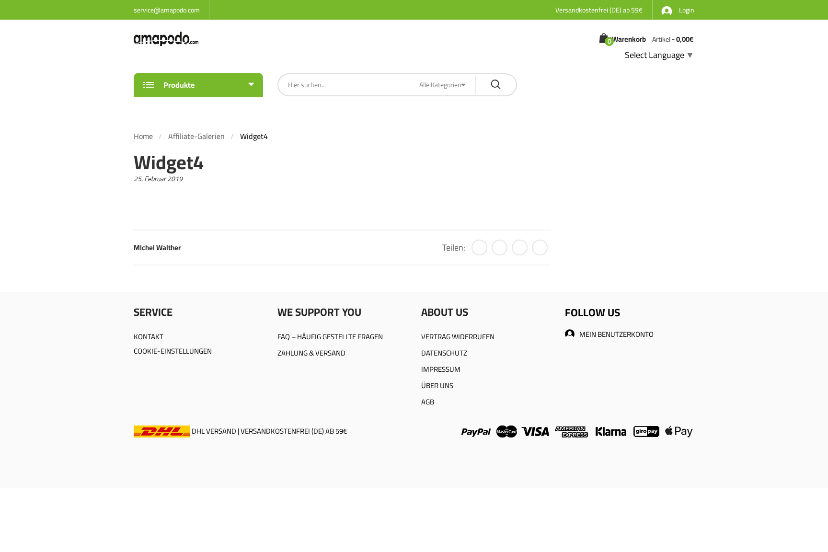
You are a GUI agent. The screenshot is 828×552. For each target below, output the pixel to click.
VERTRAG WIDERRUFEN (457, 337)
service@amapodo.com (167, 10)
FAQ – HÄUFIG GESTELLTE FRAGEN (330, 337)
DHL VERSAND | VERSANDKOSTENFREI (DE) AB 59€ (268, 431)
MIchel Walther (157, 247)
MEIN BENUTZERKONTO (616, 334)
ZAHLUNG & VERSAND (311, 353)
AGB (427, 402)
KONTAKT (148, 337)
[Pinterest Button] (540, 247)
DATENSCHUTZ (444, 353)
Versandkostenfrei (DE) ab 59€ (599, 10)
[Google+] (520, 247)
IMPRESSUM (440, 369)
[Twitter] (479, 247)
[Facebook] (499, 247)
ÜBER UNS (437, 385)
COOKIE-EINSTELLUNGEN (173, 351)
